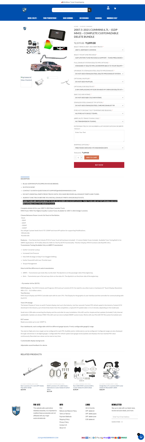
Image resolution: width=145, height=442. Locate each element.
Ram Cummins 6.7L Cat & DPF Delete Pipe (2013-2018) (32, 386)
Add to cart (91, 157)
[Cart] (115, 8)
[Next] (67, 50)
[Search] (90, 10)
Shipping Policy (64, 419)
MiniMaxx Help (112, 18)
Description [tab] (25, 179)
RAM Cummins (68, 18)
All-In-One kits (90, 408)
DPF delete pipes (91, 414)
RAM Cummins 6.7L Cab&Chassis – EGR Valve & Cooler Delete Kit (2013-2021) (58, 387)
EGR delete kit (90, 419)
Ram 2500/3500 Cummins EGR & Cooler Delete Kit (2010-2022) (83, 386)
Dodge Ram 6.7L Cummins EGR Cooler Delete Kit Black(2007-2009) (111, 386)
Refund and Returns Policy (68, 411)
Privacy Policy (64, 422)
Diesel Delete (32, 18)
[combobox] (69, 10)
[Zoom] (23, 73)
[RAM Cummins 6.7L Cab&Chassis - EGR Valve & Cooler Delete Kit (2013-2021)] (59, 370)
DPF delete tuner (91, 417)
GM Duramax (84, 18)
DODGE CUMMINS (86, 26)
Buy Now (99, 165)
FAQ (60, 408)
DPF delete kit (90, 411)
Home (76, 26)
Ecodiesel (98, 18)
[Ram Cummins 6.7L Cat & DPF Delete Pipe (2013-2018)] (33, 370)
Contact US (63, 425)
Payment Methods (65, 417)
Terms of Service (64, 414)
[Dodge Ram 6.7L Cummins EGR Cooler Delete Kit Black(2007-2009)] (112, 370)
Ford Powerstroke (49, 18)
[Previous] (24, 50)
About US (62, 428)
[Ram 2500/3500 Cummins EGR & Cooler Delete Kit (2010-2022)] (85, 370)
